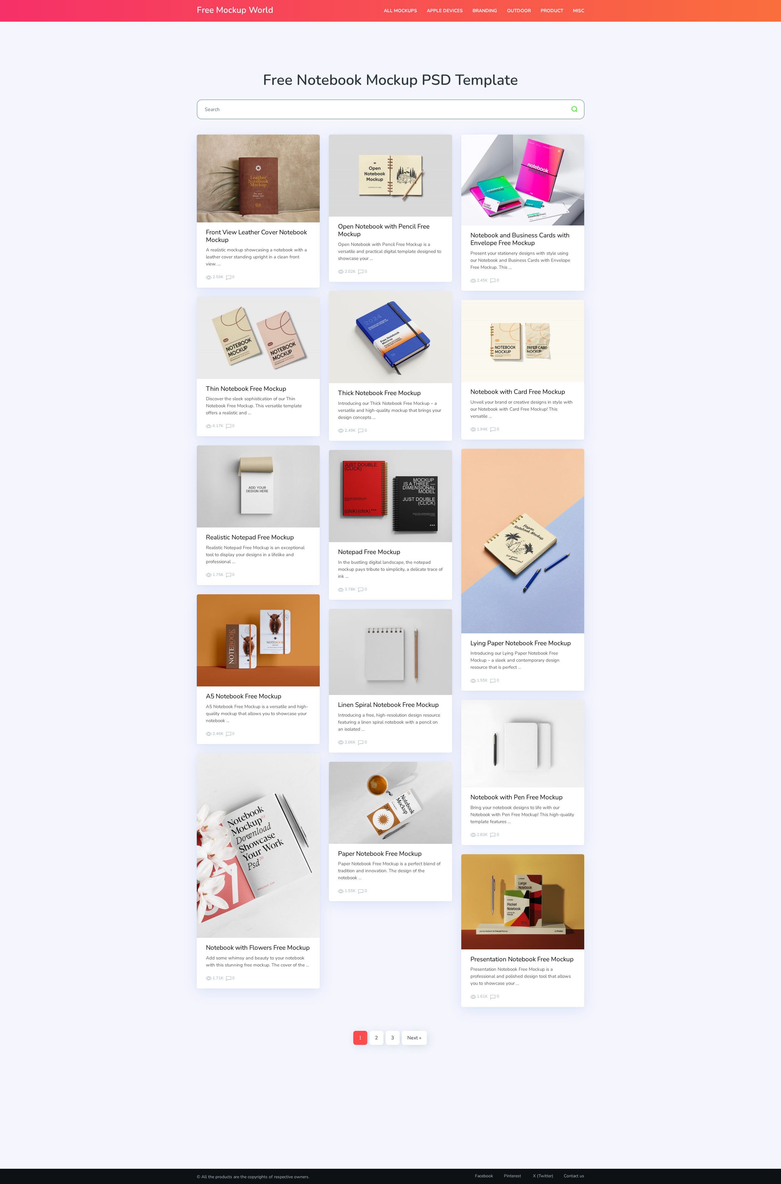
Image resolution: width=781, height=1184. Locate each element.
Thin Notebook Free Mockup (246, 388)
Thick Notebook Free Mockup (379, 393)
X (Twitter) (542, 1176)
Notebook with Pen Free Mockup (516, 797)
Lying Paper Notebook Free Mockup (520, 643)
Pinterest (512, 1176)
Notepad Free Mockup (369, 552)
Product (552, 11)
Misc (578, 11)
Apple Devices (445, 11)
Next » (414, 1038)
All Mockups (400, 11)
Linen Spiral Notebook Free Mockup (388, 704)
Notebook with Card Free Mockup (517, 391)
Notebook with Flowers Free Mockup (258, 947)
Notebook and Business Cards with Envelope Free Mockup (520, 239)
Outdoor (519, 11)
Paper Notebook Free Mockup (380, 853)
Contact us (574, 1176)
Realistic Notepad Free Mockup (250, 537)
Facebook (484, 1176)
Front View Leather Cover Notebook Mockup (256, 236)
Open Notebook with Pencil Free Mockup (384, 230)
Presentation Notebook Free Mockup (522, 959)
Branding (485, 11)
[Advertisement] (390, 49)
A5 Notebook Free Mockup (243, 696)
